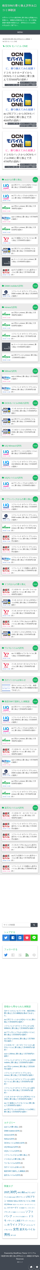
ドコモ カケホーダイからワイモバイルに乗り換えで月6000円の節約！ (24, 613)
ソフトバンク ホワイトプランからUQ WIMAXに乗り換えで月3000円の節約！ (24, 464)
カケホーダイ (12, 1207)
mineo (10, 1201)
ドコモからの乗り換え (12, 85)
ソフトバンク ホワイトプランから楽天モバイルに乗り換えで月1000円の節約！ (24, 549)
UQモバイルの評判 (11, 1151)
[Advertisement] (20, 898)
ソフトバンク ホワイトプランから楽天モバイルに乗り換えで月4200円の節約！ (24, 538)
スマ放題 (13, 1212)
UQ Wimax (8, 1204)
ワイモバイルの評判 (12, 1163)
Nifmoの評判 (9, 1139)
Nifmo (16, 1201)
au (23, 1192)
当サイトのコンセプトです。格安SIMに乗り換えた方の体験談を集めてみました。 (24, 687)
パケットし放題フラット (17, 1220)
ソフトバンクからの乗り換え (15, 1155)
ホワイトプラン (16, 1224)
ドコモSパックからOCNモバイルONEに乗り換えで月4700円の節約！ (20, 158)
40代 (19, 1192)
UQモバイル (16, 1204)
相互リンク (20, 1262)
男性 (7, 1234)
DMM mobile (12, 1197)
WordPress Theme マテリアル (24, 1253)
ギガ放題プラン (23, 1208)
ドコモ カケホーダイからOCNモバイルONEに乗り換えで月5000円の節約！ (19, 76)
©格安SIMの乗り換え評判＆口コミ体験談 (16, 1256)
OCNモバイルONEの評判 (28, 82)
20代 (7, 1192)
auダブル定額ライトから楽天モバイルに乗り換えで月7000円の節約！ (24, 272)
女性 (16, 1229)
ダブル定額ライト (23, 1216)
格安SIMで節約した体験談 (28, 85)
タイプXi (15, 1216)
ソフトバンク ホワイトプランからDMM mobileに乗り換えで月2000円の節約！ (24, 293)
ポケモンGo (29, 1225)
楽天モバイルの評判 (12, 1175)
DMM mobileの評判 (11, 1131)
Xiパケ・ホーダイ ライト (27, 1204)
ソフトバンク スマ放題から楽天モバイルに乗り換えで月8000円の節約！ (24, 570)
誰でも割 (13, 1235)
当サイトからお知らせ (13, 1167)
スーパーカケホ (20, 1212)
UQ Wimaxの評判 (11, 1147)
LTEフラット (20, 1197)
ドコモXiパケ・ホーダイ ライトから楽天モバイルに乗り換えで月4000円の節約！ (24, 591)
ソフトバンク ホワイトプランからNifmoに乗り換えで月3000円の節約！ (24, 389)
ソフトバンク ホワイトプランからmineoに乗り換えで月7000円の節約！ (24, 336)
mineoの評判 (9, 1135)
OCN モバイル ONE (26, 1201)
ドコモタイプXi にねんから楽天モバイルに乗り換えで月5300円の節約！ (24, 623)
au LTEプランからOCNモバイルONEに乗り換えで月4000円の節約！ (19, 117)
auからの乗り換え (13, 123)
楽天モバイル (27, 1229)
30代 (13, 1192)
